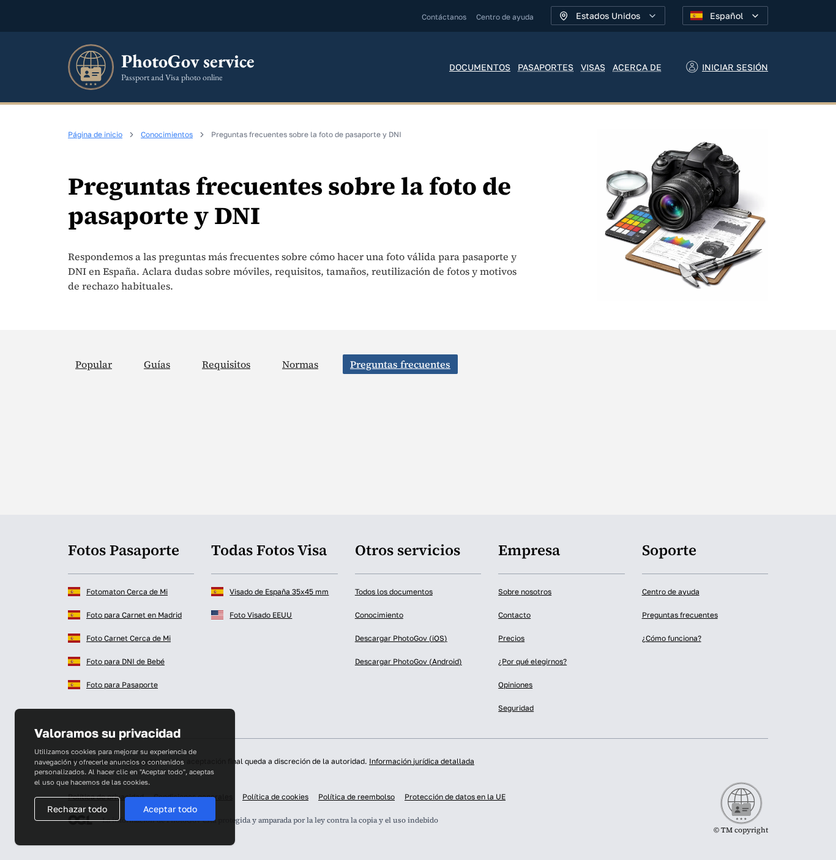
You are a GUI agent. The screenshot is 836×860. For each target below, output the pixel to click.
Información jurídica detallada (421, 761)
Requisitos (226, 364)
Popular (93, 364)
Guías (157, 364)
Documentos (479, 67)
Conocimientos (167, 134)
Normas (300, 364)
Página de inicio (95, 134)
